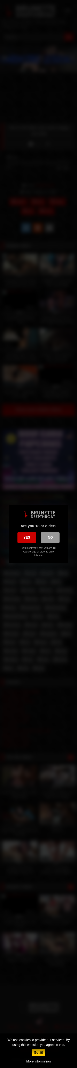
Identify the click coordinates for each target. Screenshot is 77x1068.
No (50, 537)
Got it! (38, 1052)
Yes (26, 537)
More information (38, 1061)
